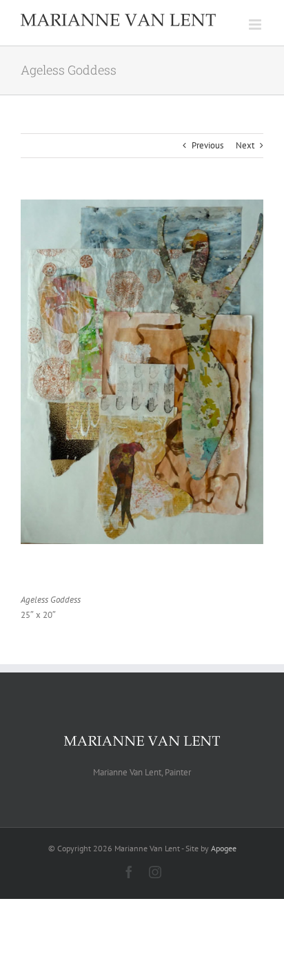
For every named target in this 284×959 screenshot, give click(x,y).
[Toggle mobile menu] (256, 24)
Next (245, 145)
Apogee (223, 848)
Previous (207, 145)
